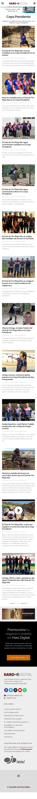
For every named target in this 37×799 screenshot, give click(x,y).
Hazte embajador (11, 712)
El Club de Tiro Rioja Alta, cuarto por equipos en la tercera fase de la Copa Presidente (18, 526)
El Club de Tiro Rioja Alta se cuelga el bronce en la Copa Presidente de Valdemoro (18, 283)
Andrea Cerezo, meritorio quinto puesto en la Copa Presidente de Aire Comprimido (18, 377)
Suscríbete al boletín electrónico (13, 726)
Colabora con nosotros (14, 730)
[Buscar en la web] (3, 3)
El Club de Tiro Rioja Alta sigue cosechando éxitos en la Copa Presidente (15, 191)
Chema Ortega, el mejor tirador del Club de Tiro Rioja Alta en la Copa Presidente (17, 330)
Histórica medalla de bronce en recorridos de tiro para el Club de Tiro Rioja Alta (18, 475)
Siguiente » (24, 603)
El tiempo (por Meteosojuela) (16, 722)
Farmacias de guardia (13, 719)
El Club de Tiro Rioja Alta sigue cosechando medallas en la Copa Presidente (16, 144)
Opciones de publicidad (13, 715)
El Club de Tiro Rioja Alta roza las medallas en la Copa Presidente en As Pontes (18, 53)
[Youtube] (20, 690)
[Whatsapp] (25, 690)
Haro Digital (25, 787)
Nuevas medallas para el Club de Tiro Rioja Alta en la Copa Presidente (18, 98)
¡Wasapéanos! (9, 734)
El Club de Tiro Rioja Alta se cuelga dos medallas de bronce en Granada (18, 237)
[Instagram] (15, 690)
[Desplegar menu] (34, 3)
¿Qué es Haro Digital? (13, 709)
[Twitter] (11, 690)
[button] (18, 776)
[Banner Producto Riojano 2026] (18, 618)
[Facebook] (6, 690)
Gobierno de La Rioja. (23, 751)
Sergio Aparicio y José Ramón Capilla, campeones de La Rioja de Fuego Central (18, 426)
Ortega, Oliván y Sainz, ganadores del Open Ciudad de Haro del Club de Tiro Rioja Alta (18, 580)
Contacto (8, 737)
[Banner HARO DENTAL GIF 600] (18, 12)
